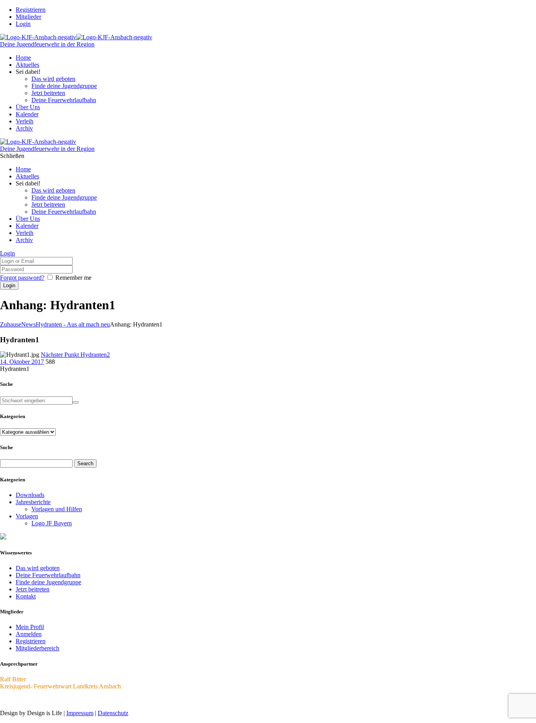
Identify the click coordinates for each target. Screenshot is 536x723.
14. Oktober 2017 (22, 361)
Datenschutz (113, 713)
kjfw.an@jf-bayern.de (27, 699)
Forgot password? (22, 277)
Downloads (30, 495)
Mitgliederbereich (37, 648)
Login (23, 23)
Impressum (79, 713)
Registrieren (31, 641)
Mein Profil (30, 627)
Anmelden (29, 634)
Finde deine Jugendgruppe (48, 582)
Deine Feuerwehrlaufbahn (48, 575)
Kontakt (26, 596)
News (28, 324)
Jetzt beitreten (32, 589)
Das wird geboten (38, 568)
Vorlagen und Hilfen (56, 509)
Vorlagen (27, 516)
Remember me (73, 277)
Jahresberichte (33, 502)
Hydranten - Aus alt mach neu (73, 324)
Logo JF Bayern (51, 523)
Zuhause (10, 324)
